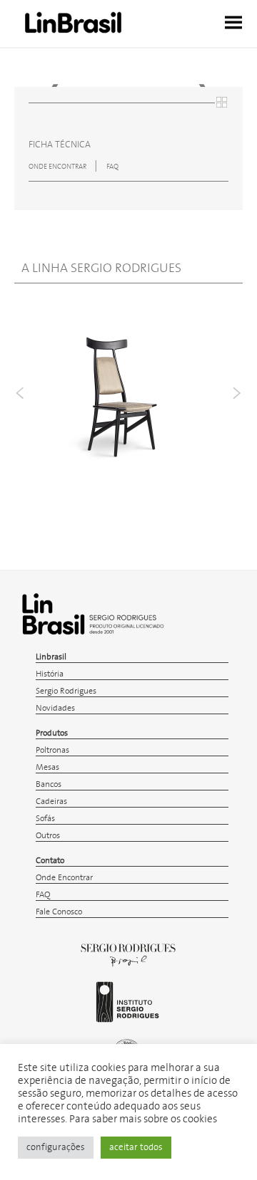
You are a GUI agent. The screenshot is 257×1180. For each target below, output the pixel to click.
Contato (50, 860)
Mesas (47, 767)
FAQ (112, 166)
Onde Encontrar (64, 877)
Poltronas (52, 750)
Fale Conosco (59, 912)
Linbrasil (51, 657)
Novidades (55, 708)
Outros (48, 835)
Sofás (45, 818)
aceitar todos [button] (136, 1147)
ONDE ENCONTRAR (58, 166)
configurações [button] (55, 1147)
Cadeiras (51, 801)
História (50, 674)
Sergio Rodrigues (66, 691)
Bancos (48, 784)
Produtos (52, 733)
